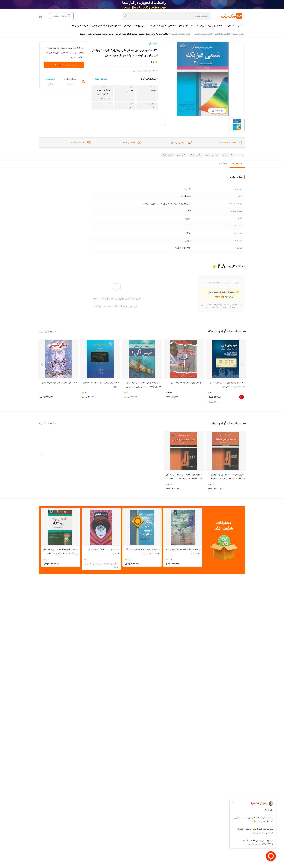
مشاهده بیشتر (48, 331)
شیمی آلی (181, 154)
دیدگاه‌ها (223, 163)
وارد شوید (219, 296)
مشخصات (237, 163)
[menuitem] (233, 25)
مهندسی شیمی (212, 154)
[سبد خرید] (40, 16)
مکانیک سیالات (195, 154)
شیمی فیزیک (167, 154)
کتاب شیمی (227, 154)
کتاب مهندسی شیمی (136, 70)
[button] (42, 365)
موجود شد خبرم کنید (62, 64)
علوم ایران (153, 43)
